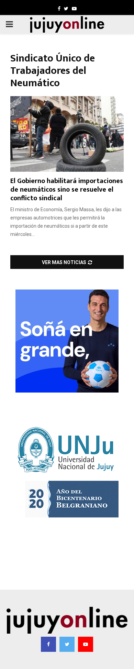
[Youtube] (85, 644)
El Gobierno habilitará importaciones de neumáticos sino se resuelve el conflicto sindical (66, 189)
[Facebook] (48, 644)
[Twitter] (67, 644)
